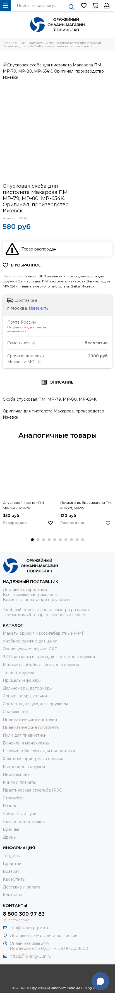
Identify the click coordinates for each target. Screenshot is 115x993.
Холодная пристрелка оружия (33, 758)
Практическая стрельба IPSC (32, 790)
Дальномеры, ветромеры (27, 688)
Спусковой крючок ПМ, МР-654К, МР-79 (24, 505)
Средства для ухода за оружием (35, 703)
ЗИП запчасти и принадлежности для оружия (49, 656)
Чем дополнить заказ (24, 821)
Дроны (9, 837)
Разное (10, 805)
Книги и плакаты (19, 782)
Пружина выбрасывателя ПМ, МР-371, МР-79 (86, 505)
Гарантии (12, 863)
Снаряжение (15, 711)
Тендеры (12, 855)
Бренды (11, 829)
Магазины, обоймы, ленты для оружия (41, 664)
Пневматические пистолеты (31, 727)
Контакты (12, 894)
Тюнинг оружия (18, 672)
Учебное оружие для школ (30, 641)
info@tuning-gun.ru (29, 927)
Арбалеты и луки (20, 813)
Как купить (14, 879)
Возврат (11, 871)
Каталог (30, 276)
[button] (32, 539)
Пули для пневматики (25, 735)
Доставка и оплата (21, 887)
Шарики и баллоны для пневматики (39, 750)
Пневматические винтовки (30, 719)
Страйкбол (14, 798)
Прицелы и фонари (22, 680)
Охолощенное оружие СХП (30, 648)
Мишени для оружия (24, 766)
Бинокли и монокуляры (26, 743)
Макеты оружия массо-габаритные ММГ (43, 633)
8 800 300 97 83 (24, 914)
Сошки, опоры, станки (25, 696)
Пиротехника (16, 774)
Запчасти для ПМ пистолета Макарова (51, 281)
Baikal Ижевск (83, 286)
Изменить (38, 308)
